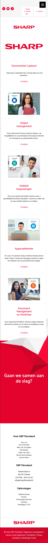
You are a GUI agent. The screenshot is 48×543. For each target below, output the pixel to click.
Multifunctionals (24, 494)
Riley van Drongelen (24, 447)
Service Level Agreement (16, 535)
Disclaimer (31, 535)
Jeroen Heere (24, 457)
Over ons (24, 442)
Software (24, 502)
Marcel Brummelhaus (24, 455)
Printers (24, 497)
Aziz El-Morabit (24, 445)
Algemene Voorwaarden (33, 532)
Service (40, 11)
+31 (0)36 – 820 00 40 (24, 477)
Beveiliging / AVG (24, 504)
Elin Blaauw (24, 450)
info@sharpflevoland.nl (24, 480)
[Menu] (43, 5)
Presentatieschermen (24, 499)
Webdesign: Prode (28, 538)
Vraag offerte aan (28, 11)
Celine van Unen (24, 452)
